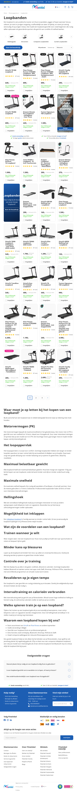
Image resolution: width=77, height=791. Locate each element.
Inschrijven (66, 737)
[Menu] (5, 7)
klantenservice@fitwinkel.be (39, 706)
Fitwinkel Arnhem (45, 764)
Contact (6, 750)
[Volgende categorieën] (71, 37)
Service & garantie (10, 703)
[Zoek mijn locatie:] (62, 7)
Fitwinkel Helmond (46, 769)
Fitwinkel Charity (27, 759)
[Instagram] (8, 720)
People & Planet (27, 762)
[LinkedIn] (11, 720)
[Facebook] (5, 720)
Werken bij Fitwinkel (28, 753)
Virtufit (25, 625)
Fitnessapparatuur (14, 13)
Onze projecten (63, 758)
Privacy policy (19, 786)
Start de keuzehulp (11, 209)
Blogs (23, 764)
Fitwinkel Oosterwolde (47, 772)
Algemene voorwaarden (22, 783)
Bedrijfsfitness (62, 755)
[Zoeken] (9, 7)
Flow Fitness (35, 625)
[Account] (69, 7)
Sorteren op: (51, 47)
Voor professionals (64, 752)
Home (5, 13)
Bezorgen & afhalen (11, 699)
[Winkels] (65, 7)
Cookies (18, 790)
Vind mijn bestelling (11, 696)
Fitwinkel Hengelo (45, 767)
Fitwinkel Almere (45, 761)
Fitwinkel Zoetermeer (46, 775)
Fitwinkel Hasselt (45, 753)
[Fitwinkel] (8, 786)
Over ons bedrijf (27, 750)
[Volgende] (48, 398)
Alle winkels (44, 750)
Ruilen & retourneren (11, 701)
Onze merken (26, 756)
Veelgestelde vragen (10, 767)
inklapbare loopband (14, 519)
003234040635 (34, 703)
